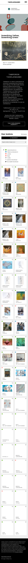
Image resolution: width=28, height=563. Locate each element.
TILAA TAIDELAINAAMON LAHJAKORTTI (14, 124)
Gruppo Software (19, 551)
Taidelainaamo (14, 2)
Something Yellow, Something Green (10, 36)
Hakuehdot (14, 137)
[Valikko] (26, 2)
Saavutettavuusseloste (6, 556)
